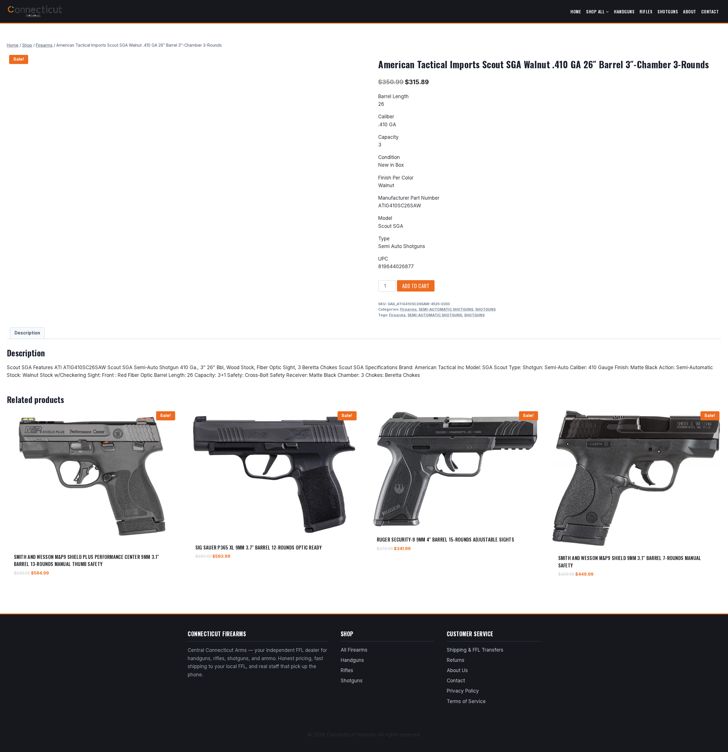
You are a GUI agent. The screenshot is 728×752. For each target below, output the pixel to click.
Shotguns (667, 11)
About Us (457, 670)
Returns (455, 660)
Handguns (624, 11)
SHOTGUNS (485, 309)
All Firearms (354, 650)
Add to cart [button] (207, 573)
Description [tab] (27, 333)
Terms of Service (466, 701)
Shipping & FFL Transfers (475, 650)
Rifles (646, 11)
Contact (710, 11)
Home (575, 11)
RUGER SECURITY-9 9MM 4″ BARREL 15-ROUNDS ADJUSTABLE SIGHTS (445, 539)
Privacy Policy (463, 691)
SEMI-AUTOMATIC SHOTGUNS (446, 309)
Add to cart (416, 286)
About (689, 11)
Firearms (408, 309)
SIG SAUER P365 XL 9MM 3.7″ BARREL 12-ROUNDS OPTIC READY (258, 547)
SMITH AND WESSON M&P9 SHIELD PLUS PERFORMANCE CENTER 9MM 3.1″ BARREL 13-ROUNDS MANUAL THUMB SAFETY (86, 560)
